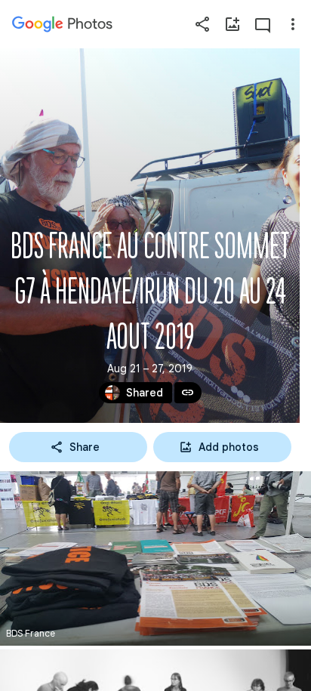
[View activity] (263, 24)
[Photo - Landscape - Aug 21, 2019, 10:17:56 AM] (155, 558)
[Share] (202, 24)
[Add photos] (232, 24)
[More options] (293, 24)
